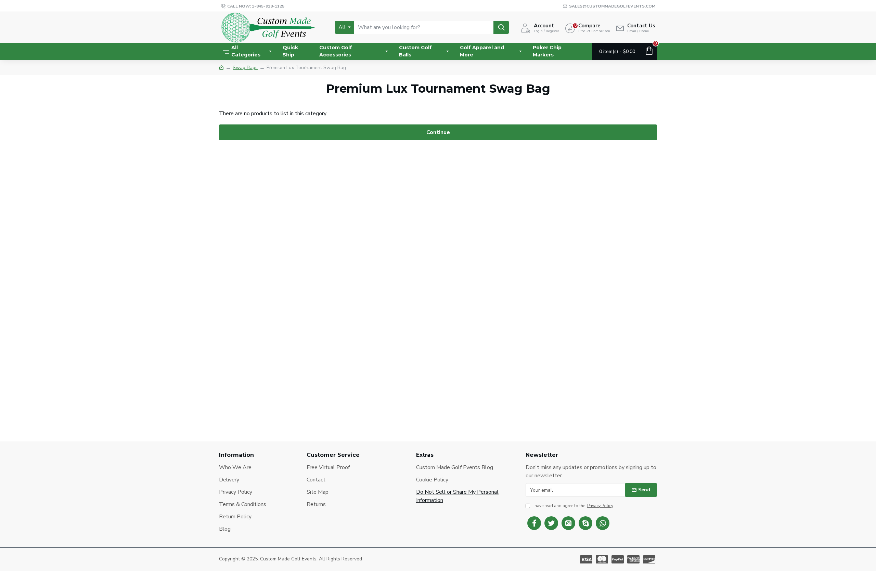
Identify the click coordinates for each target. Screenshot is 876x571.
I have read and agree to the (572, 505)
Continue (438, 132)
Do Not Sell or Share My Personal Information (457, 496)
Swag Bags (245, 67)
